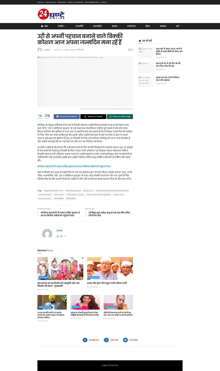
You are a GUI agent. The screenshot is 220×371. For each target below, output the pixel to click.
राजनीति (79, 26)
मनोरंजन (131, 26)
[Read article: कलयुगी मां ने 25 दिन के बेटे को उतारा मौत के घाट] (146, 67)
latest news (118, 195)
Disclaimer (62, 2)
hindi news (59, 195)
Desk (47, 50)
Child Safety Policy (92, 2)
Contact (103, 2)
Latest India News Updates (99, 195)
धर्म (177, 26)
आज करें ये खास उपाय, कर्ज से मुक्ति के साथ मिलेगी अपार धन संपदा (169, 51)
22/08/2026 (43, 290)
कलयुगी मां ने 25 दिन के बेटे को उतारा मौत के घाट (168, 64)
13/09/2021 (161, 69)
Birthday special (73, 191)
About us (40, 2)
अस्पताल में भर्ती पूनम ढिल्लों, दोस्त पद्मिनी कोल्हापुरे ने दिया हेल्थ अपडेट (85, 313)
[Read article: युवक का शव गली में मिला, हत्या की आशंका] (146, 81)
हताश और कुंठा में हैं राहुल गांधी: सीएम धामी (107, 283)
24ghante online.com (53, 191)
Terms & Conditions (75, 2)
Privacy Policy (51, 2)
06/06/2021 (161, 57)
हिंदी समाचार (71, 198)
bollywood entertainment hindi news (112, 191)
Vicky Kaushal (45, 198)
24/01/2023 (161, 84)
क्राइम (114, 26)
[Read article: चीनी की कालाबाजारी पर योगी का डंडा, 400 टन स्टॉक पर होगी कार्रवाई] (118, 302)
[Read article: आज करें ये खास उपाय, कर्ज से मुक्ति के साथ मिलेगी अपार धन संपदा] (146, 52)
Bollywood (88, 191)
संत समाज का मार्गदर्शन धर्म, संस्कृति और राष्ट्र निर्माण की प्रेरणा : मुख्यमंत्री (58, 284)
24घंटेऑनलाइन (112, 365)
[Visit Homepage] (51, 14)
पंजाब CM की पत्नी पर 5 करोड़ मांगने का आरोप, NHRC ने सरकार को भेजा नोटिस (50, 315)
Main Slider (70, 50)
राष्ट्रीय (61, 26)
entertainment (45, 195)
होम (46, 26)
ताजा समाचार (59, 198)
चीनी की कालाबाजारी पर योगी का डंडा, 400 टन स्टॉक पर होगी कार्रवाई (118, 313)
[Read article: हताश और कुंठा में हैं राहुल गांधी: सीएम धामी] (110, 268)
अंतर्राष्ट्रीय (97, 26)
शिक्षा (147, 26)
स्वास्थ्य (163, 26)
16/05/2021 (58, 50)
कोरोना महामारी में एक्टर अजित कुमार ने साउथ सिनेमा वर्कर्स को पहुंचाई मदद (74, 166)
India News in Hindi (75, 195)
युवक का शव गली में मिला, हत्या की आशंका (168, 78)
